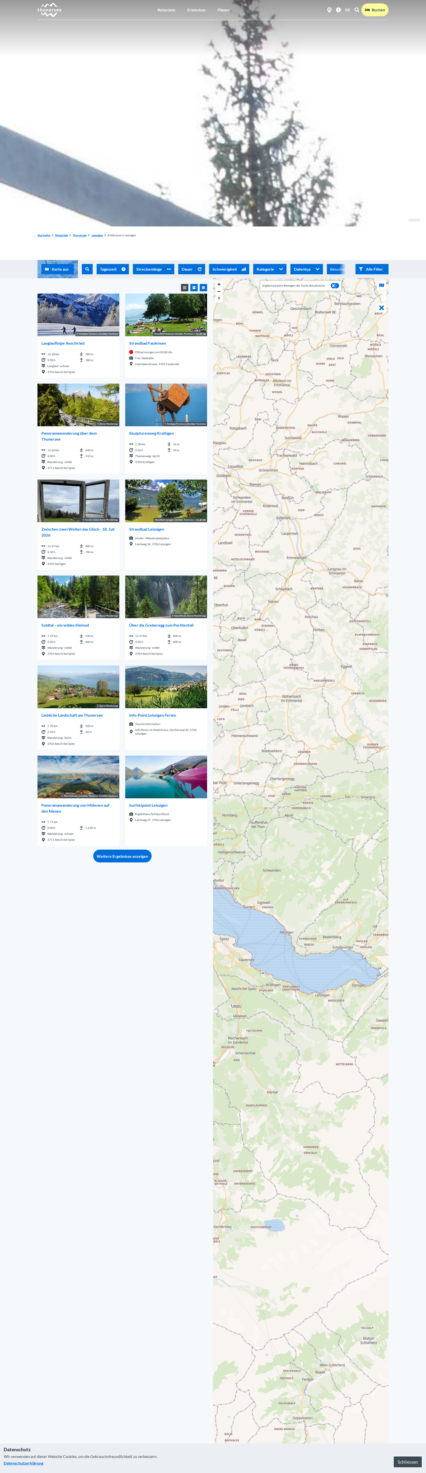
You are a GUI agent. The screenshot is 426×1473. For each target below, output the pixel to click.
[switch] (335, 286)
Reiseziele (167, 9)
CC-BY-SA (201, 334)
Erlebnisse (196, 9)
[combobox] (87, 269)
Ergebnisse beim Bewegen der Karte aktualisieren (293, 285)
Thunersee (80, 235)
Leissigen (414, 219)
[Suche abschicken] (87, 269)
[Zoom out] (219, 291)
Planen (223, 9)
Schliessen (408, 1462)
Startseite (43, 235)
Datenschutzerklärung (23, 1463)
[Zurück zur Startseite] (49, 10)
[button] (372, 269)
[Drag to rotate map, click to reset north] (219, 298)
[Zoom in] (219, 284)
